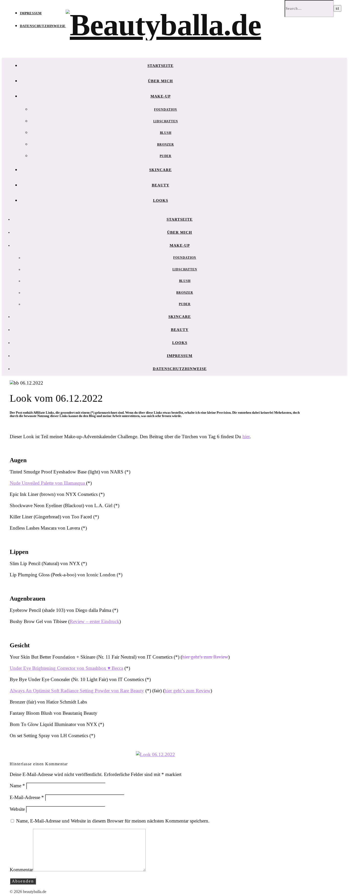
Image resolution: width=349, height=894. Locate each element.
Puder (165, 156)
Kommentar (21, 869)
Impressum (31, 13)
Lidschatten (165, 121)
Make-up (160, 96)
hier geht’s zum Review (205, 657)
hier (246, 436)
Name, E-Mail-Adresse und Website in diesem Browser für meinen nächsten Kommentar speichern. (113, 821)
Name (17, 785)
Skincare (160, 170)
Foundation (165, 109)
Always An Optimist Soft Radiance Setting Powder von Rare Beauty (77, 690)
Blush (165, 133)
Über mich (160, 81)
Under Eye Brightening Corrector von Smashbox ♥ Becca (66, 668)
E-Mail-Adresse (27, 797)
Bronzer (165, 144)
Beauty (160, 185)
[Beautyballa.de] (163, 25)
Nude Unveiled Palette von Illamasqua (48, 483)
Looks (160, 200)
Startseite (160, 66)
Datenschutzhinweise (43, 26)
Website (17, 809)
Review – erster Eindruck (94, 621)
